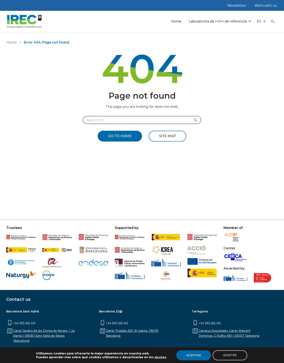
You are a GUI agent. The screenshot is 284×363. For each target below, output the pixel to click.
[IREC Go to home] (24, 21)
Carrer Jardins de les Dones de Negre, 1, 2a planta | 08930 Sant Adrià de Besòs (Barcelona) (44, 336)
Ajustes (230, 355)
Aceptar (193, 355)
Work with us (265, 5)
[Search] (196, 120)
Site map (167, 136)
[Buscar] (272, 21)
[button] (261, 21)
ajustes (160, 357)
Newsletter (236, 5)
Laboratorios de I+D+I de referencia (218, 21)
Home (176, 21)
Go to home (120, 136)
